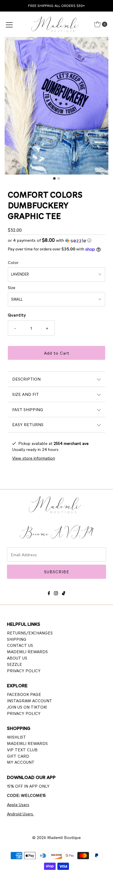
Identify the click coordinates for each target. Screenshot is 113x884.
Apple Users (18, 804)
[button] (56, 240)
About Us (17, 657)
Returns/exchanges (30, 632)
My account (20, 762)
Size (11, 287)
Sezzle (14, 664)
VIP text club (22, 749)
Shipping (16, 639)
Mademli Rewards (27, 651)
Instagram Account (29, 700)
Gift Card (18, 755)
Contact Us (20, 645)
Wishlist (16, 736)
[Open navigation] (9, 24)
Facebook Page (24, 694)
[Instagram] (56, 592)
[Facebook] (49, 592)
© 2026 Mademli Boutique (56, 837)
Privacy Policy (24, 670)
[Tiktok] (63, 592)
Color (13, 262)
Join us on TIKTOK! (27, 706)
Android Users (20, 813)
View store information (33, 457)
